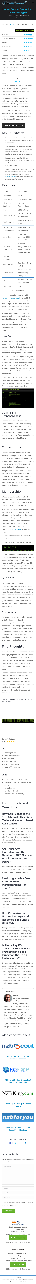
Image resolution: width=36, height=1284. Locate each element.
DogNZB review (15, 529)
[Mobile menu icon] (32, 3)
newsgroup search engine (12, 298)
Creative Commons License (26, 1279)
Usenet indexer (10, 177)
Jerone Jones (12, 24)
